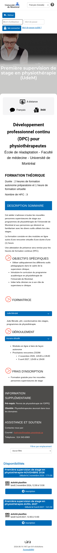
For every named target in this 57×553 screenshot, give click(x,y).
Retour (11, 15)
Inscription (30, 491)
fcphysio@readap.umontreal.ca (28, 432)
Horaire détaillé (13, 338)
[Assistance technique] (52, 5)
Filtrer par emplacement (41, 446)
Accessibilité (28, 549)
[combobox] (38, 5)
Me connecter (14, 28)
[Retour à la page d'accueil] (11, 5)
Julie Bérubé (12, 313)
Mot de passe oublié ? (32, 27)
